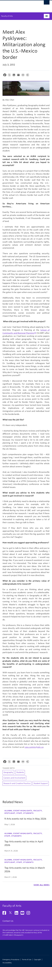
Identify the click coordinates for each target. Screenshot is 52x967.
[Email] (18, 75)
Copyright (37, 959)
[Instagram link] (29, 913)
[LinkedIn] (14, 75)
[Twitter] (9, 75)
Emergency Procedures (11, 959)
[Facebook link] (5, 913)
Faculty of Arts (7, 16)
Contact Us (8, 921)
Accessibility (7, 963)
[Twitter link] (11, 913)
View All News (41, 885)
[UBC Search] (46, 3)
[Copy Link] (23, 75)
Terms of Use (26, 959)
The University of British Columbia (19, 5)
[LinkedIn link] (17, 913)
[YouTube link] (23, 913)
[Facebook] (5, 75)
